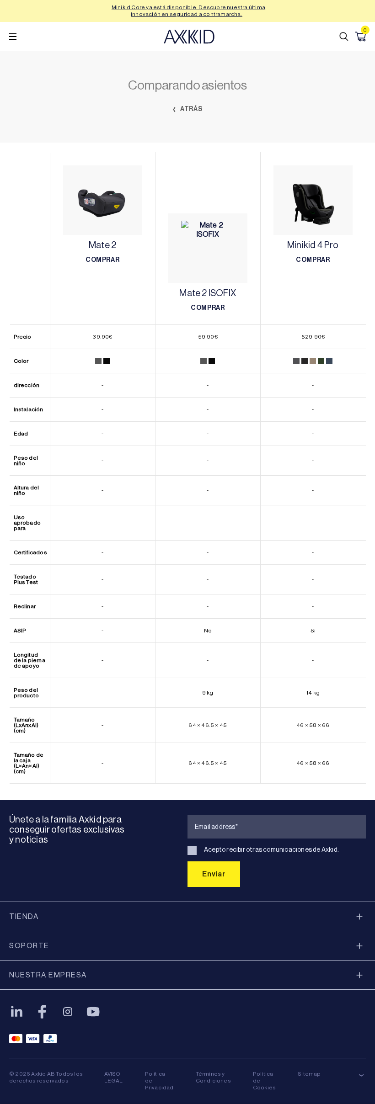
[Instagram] (67, 1011)
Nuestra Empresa (48, 975)
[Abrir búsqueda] (344, 36)
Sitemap (309, 1074)
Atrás (191, 109)
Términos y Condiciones (213, 1077)
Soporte (29, 945)
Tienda (23, 916)
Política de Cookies (264, 1081)
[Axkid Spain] (189, 36)
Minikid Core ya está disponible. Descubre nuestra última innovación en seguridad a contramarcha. (188, 10)
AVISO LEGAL (113, 1077)
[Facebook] (42, 1011)
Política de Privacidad (159, 1081)
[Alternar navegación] (12, 37)
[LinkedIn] (16, 1011)
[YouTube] (93, 1011)
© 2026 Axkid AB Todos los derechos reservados (46, 1077)
